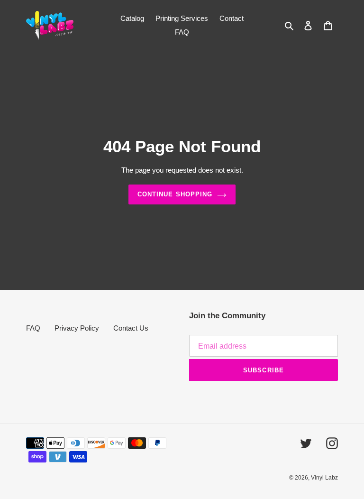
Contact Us (130, 328)
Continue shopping (174, 194)
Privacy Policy (77, 328)
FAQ (33, 328)
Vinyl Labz (324, 477)
